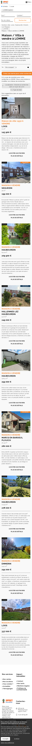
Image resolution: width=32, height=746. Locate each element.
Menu (29, 2)
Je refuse (16, 738)
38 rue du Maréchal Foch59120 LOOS (23, 710)
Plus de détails (17, 156)
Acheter (5, 6)
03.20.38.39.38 (22, 714)
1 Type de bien (17, 90)
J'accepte (5, 738)
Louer (12, 6)
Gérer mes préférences (7, 742)
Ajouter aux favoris (17, 153)
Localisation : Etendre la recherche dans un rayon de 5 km (16, 86)
